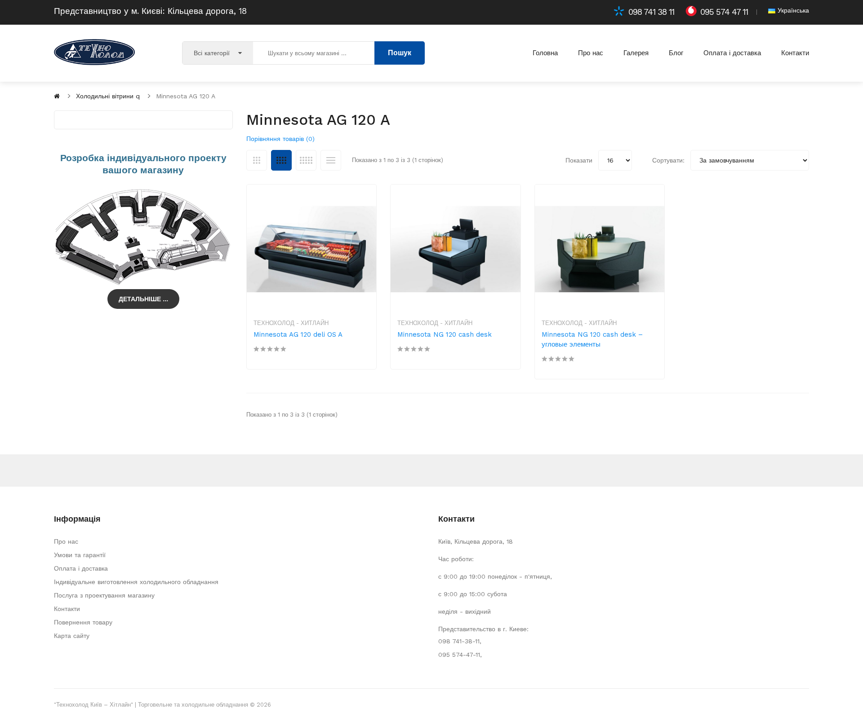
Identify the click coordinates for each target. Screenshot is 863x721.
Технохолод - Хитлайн (291, 323)
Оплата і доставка (81, 568)
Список (330, 160)
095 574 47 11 (724, 12)
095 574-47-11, (460, 654)
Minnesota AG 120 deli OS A (298, 334)
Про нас (66, 541)
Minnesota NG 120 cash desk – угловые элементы (592, 339)
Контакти (67, 608)
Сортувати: (668, 160)
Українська (792, 10)
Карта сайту (71, 635)
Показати (578, 160)
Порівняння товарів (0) (280, 138)
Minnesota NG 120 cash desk (444, 334)
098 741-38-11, (459, 641)
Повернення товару (83, 622)
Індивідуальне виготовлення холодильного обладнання (136, 581)
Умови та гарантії (80, 554)
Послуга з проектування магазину (104, 595)
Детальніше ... (143, 299)
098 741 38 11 (651, 12)
